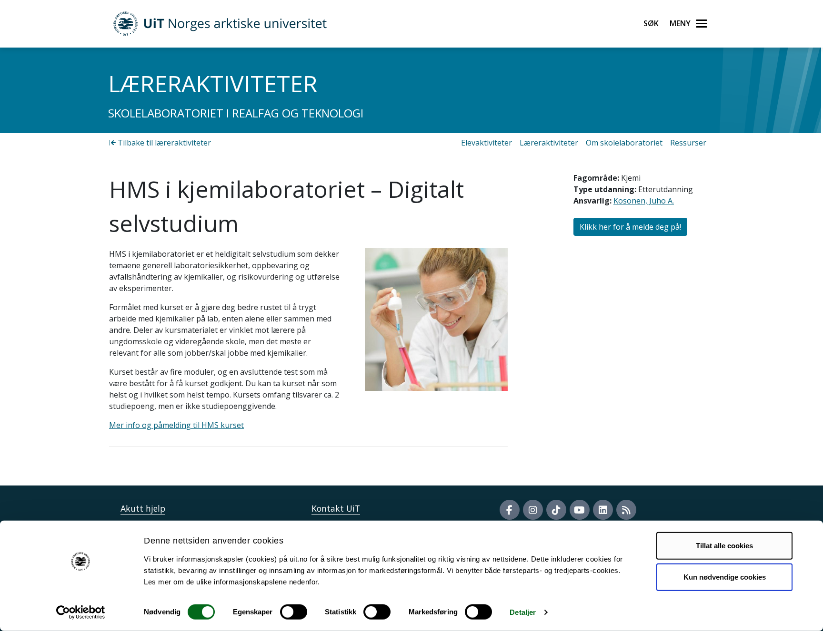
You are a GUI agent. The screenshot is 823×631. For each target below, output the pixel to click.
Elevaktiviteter (486, 142)
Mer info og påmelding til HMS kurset (176, 425)
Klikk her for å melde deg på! (630, 227)
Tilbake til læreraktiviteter (163, 142)
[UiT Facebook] (510, 510)
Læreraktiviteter (549, 142)
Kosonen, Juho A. (643, 200)
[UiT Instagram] (533, 510)
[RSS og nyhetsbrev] (626, 510)
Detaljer (523, 612)
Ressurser (688, 142)
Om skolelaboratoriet (624, 142)
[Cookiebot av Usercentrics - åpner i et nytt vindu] (80, 612)
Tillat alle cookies (724, 546)
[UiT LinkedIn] (603, 510)
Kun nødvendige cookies (724, 577)
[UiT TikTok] (556, 510)
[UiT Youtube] (580, 510)
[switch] (293, 612)
